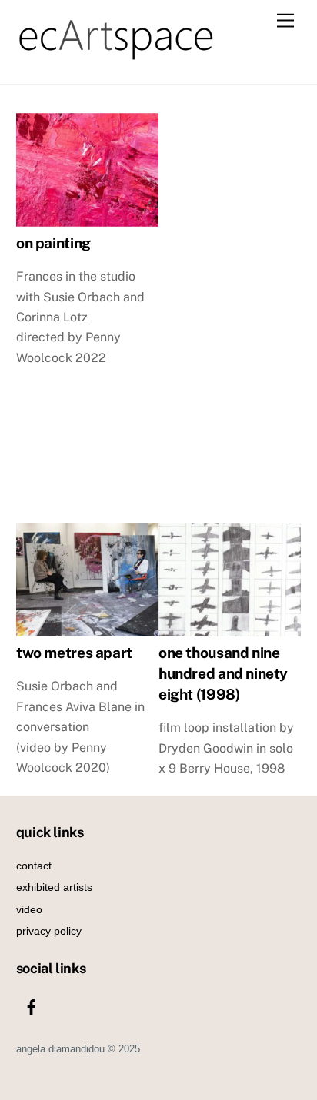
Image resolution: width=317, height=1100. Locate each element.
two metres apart (74, 653)
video (29, 909)
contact (34, 865)
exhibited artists (54, 887)
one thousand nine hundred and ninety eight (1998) (223, 674)
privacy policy (49, 931)
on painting (53, 242)
